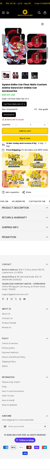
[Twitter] (16, 299)
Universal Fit (8, 114)
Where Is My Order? (11, 382)
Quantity (6, 124)
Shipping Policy (9, 361)
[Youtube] (24, 299)
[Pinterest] (3, 299)
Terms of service (10, 343)
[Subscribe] (45, 426)
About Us (6, 313)
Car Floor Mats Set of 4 (14, 104)
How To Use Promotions (13, 391)
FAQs (4, 386)
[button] (45, 13)
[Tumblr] (20, 299)
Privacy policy (8, 348)
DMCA (5, 366)
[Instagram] (11, 299)
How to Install (8, 400)
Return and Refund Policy (13, 357)
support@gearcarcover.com (15, 294)
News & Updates (9, 405)
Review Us (6, 327)
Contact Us (7, 318)
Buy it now (25, 138)
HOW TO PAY (8, 395)
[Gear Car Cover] (25, 13)
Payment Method (10, 352)
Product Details (9, 323)
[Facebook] (7, 299)
